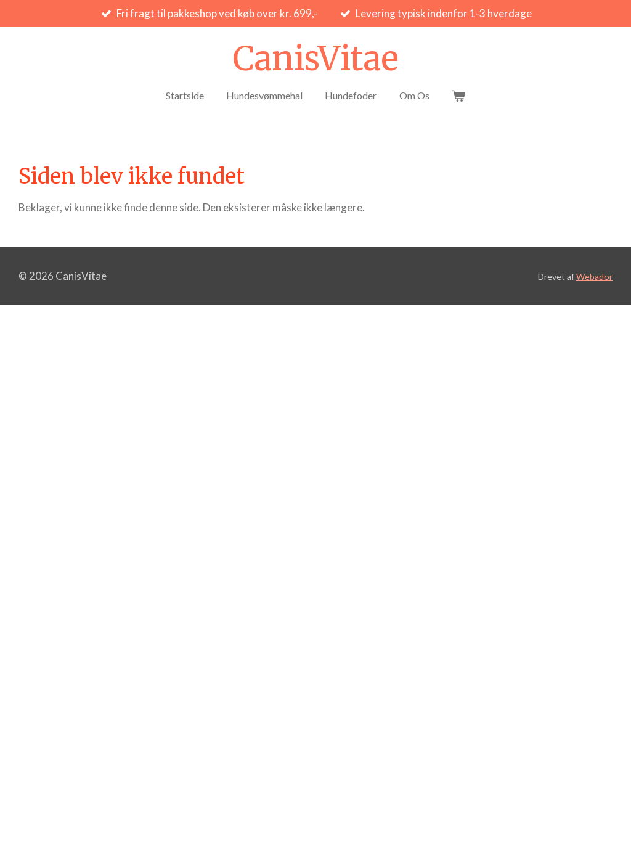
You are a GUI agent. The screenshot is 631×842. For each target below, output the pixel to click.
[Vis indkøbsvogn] (458, 95)
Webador (594, 276)
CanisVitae (315, 59)
